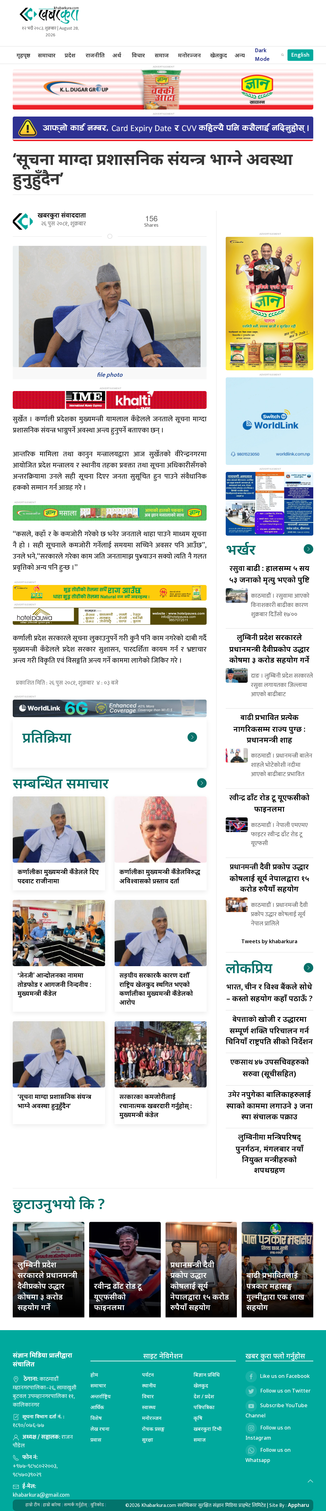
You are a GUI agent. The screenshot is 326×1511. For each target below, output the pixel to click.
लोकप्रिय (249, 967)
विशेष (96, 1418)
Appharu (298, 1504)
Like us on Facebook (285, 1375)
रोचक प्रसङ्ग (153, 1428)
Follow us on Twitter (285, 1390)
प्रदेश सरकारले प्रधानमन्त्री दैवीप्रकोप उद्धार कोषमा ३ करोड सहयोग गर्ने (269, 648)
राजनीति (95, 55)
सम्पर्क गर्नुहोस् (75, 1504)
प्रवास (95, 1439)
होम (94, 1374)
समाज (162, 55)
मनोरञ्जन (189, 55)
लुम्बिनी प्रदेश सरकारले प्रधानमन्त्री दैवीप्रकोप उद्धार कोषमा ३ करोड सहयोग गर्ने (47, 1285)
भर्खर (240, 549)
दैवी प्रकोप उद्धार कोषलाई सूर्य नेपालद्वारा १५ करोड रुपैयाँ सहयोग (269, 877)
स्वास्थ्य (149, 1407)
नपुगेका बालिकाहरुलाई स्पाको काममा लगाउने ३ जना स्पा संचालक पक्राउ (269, 1105)
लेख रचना (100, 1428)
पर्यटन (148, 1374)
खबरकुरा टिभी (208, 1428)
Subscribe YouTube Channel (276, 1410)
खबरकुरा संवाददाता (62, 215)
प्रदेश (70, 55)
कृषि (198, 1418)
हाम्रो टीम (32, 1504)
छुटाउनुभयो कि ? (59, 1203)
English (300, 55)
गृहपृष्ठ (23, 55)
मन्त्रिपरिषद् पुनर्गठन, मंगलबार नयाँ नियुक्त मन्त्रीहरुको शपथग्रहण (269, 1153)
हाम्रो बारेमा (52, 1504)
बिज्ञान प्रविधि (207, 1374)
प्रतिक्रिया (46, 737)
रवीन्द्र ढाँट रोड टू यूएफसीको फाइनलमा (118, 1296)
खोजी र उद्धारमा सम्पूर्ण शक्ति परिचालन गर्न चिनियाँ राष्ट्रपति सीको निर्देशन (269, 1030)
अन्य (240, 55)
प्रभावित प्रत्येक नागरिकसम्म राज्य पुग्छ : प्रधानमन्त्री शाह (269, 728)
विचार (138, 55)
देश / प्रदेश (204, 1396)
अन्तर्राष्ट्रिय (100, 1396)
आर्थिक (97, 1407)
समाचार (46, 55)
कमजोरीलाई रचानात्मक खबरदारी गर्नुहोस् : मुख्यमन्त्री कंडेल (155, 1105)
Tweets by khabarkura (269, 941)
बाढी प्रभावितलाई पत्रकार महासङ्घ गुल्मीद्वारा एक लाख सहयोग (275, 1291)
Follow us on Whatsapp (268, 1455)
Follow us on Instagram (268, 1432)
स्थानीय (149, 1385)
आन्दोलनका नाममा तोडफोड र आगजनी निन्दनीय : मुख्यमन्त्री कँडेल (54, 984)
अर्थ (116, 55)
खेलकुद (218, 55)
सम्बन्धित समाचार (61, 783)
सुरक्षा (147, 1439)
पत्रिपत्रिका (204, 1407)
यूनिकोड (97, 1504)
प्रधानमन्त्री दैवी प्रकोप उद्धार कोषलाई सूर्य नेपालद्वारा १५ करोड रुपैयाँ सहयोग (199, 1285)
